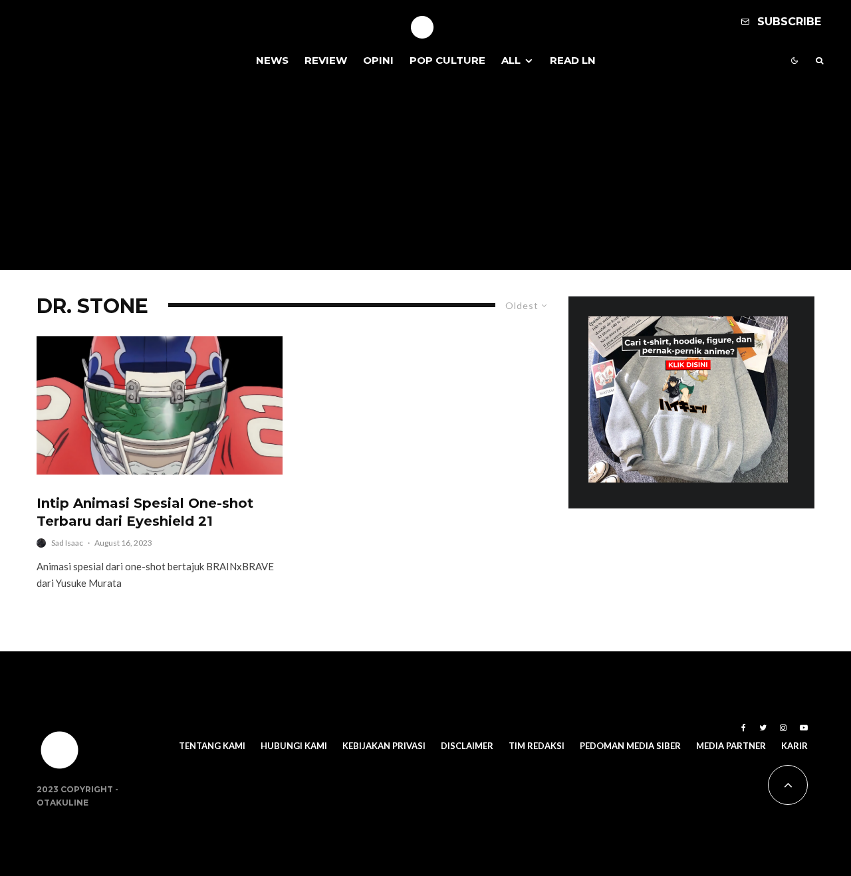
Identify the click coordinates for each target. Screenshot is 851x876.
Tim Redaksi (536, 745)
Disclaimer (467, 745)
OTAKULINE (62, 803)
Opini (378, 60)
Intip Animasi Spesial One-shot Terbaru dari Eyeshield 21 (145, 512)
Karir (794, 745)
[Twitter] (763, 728)
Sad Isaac (67, 543)
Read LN (573, 60)
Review (325, 60)
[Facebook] (744, 728)
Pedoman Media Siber (630, 745)
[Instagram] (783, 728)
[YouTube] (803, 728)
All (511, 60)
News (272, 60)
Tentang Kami (212, 745)
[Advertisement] (425, 177)
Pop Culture (447, 60)
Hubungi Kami (294, 745)
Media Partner (731, 745)
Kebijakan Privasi (384, 745)
